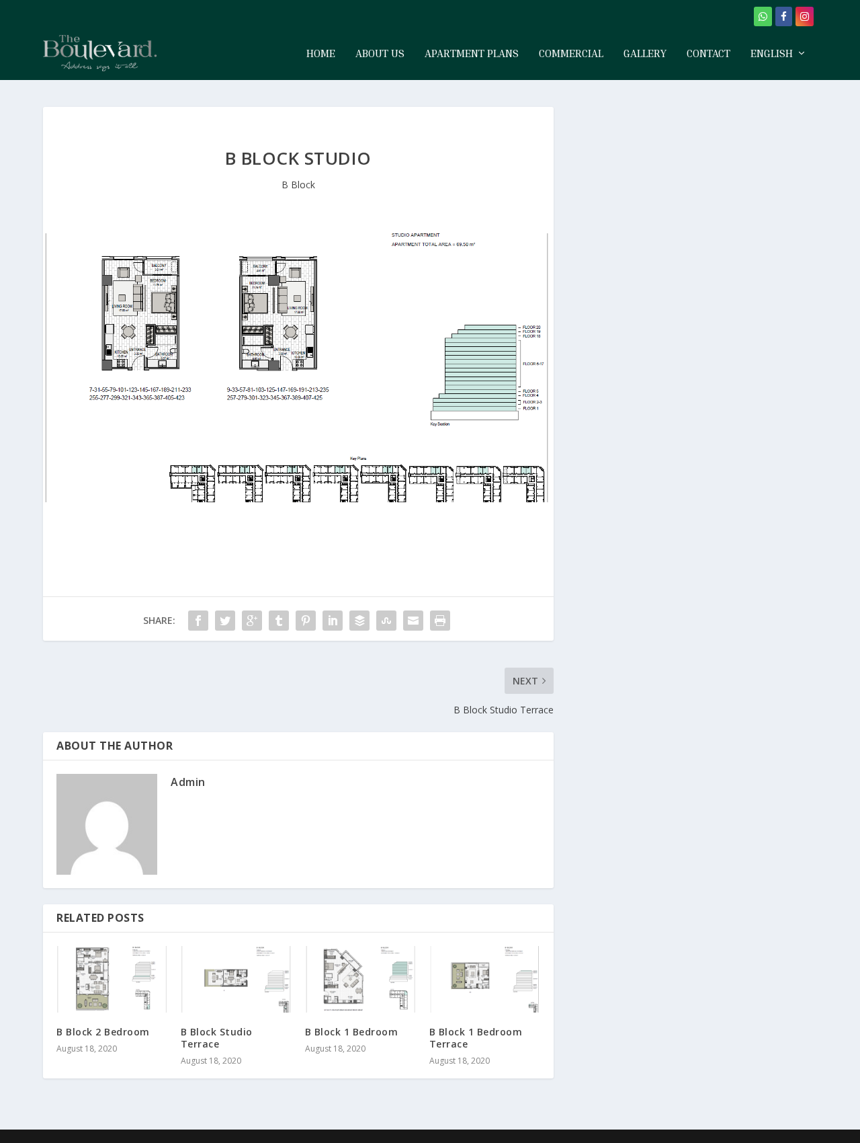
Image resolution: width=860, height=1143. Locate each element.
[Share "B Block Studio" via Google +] (252, 620)
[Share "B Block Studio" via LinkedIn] (332, 620)
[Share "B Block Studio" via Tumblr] (278, 620)
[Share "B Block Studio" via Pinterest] (305, 620)
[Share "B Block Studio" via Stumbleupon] (386, 620)
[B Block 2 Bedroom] (111, 979)
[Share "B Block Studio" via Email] (413, 620)
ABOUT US (379, 54)
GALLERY (645, 54)
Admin (188, 782)
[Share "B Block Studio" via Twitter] (225, 620)
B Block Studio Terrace (217, 1037)
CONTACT (708, 54)
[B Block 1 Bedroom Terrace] (484, 979)
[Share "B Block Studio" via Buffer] (359, 620)
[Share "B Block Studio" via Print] (440, 620)
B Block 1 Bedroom (351, 1031)
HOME (320, 54)
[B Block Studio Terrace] (236, 979)
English (771, 54)
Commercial (571, 54)
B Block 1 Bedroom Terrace (476, 1037)
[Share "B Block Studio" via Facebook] (198, 620)
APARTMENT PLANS (472, 54)
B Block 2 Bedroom (103, 1031)
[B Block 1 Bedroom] (360, 979)
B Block (298, 184)
